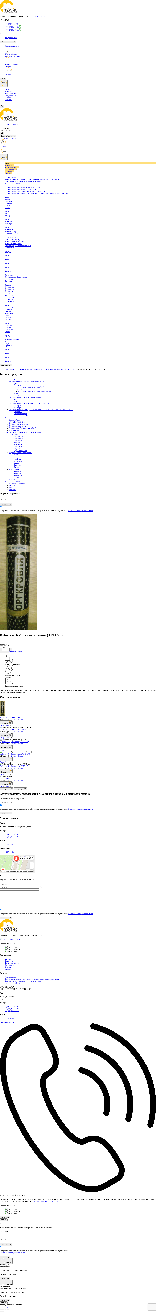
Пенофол (8, 222)
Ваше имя (4, 1232)
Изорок (7, 199)
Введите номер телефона (9, 1238)
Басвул (7, 206)
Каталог (8, 89)
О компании (9, 98)
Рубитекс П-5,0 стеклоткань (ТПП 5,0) (15, 729)
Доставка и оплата (12, 94)
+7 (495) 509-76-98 (12, 1011)
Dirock (7, 208)
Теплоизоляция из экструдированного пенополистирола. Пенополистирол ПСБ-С (37, 193)
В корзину (4, 652)
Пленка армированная (13, 244)
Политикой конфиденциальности (45, 1201)
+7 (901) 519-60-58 (12, 27)
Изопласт (8, 281)
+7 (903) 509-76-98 (12, 30)
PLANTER (9, 307)
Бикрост (8, 320)
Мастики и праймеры (13, 183)
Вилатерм (8, 224)
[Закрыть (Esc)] (8, 1309)
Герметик (8, 346)
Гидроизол (9, 299)
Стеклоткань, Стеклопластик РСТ (18, 246)
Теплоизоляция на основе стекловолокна (21, 189)
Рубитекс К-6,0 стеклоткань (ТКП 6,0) (15, 754)
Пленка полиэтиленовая (14, 242)
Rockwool (8, 201)
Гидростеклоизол (11, 301)
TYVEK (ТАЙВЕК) (12, 240)
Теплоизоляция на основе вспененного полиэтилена (25, 191)
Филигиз (8, 325)
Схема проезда (39, 16)
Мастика (8, 341)
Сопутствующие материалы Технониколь (34, 391)
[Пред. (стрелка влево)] (1, 1311)
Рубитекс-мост (5, 778)
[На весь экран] (3, 1309)
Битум (7, 344)
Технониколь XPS (12, 234)
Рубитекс (8, 293)
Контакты (8, 100)
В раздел (8, 197)
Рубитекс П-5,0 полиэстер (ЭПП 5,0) (14, 742)
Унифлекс (8, 311)
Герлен (7, 332)
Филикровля (9, 279)
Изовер (7, 216)
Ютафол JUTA (10, 237)
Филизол (8, 328)
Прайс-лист (9, 91)
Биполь (7, 315)
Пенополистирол (11, 232)
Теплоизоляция (10, 177)
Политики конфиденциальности (80, 511)
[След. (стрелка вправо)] (3, 1311)
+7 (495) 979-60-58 (12, 1009)
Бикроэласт (9, 318)
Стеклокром (9, 289)
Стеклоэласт (9, 291)
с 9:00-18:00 (9, 852)
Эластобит (9, 295)
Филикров (9, 330)
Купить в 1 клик (15, 652)
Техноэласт (9, 309)
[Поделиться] (5, 1309)
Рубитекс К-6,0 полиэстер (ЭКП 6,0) (14, 766)
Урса (6, 214)
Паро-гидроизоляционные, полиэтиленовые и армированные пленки (32, 179)
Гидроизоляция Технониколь (16, 277)
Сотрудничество (11, 96)
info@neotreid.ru (11, 38)
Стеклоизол (9, 287)
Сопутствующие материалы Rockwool (33, 387)
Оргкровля (9, 275)
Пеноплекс (9, 230)
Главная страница (11, 369)
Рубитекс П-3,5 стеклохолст (11, 717)
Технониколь (10, 204)
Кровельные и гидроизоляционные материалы (23, 181)
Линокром (9, 313)
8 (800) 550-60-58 (11, 24)
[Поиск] (2, 106)
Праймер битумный (12, 339)
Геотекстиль (9, 248)
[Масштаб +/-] (1, 1309)
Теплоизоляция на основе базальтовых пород (22, 187)
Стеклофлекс (10, 297)
